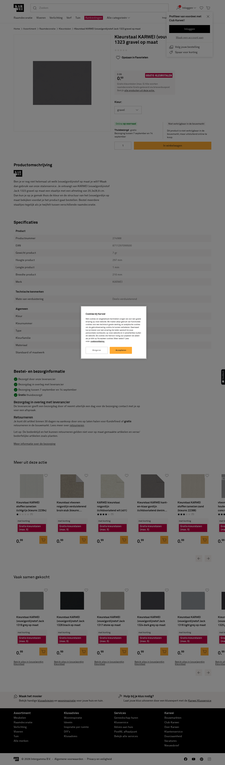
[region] (114, 332)
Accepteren (121, 350)
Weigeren (96, 350)
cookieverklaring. (97, 341)
